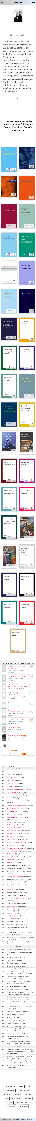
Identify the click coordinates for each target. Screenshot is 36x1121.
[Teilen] (18, 99)
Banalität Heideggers (13, 808)
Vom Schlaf (10, 777)
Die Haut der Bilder (12, 906)
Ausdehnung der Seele (15, 735)
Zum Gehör (10, 783)
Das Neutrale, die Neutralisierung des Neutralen (17, 685)
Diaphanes (18, 2)
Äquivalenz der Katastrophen (15, 848)
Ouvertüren (10, 889)
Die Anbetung (11, 860)
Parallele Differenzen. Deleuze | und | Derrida (17, 667)
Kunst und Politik (13, 703)
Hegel (8, 862)
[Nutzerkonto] (31, 2)
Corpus (9, 774)
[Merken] (3, 149)
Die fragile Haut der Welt (14, 789)
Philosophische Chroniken (14, 876)
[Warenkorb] (34, 2)
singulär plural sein (12, 822)
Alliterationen (12, 727)
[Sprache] (33, 2)
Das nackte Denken (12, 833)
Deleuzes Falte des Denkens (16, 676)
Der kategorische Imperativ (14, 805)
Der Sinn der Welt (12, 839)
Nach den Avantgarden (15, 754)
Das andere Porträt (12, 828)
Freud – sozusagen (13, 692)
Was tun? (9, 814)
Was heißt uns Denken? (13, 851)
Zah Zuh (10, 750)
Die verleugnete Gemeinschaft (15, 817)
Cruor (8, 780)
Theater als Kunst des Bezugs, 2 (17, 719)
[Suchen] (3, 2)
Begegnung (10, 786)
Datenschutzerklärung (26, 1119)
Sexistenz (9, 772)
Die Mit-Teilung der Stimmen (15, 842)
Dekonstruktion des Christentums (16, 885)
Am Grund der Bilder (12, 854)
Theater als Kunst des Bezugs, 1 (17, 711)
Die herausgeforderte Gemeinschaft (17, 898)
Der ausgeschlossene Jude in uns (16, 801)
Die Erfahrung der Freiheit (14, 825)
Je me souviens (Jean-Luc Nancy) (15, 745)
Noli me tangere (11, 792)
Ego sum (9, 836)
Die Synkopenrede (12, 811)
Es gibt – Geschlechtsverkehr (15, 857)
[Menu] (1, 2)
